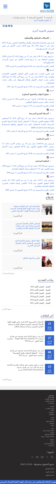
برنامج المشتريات (49, 443)
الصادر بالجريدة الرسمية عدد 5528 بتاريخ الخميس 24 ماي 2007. (30, 87)
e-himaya (51, 445)
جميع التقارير (7, 309)
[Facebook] (52, 457)
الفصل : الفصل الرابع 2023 (40, 300)
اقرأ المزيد (18, 216)
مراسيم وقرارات (19, 18)
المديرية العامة (50, 401)
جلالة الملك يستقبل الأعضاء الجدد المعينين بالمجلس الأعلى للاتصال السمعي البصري (27, 243)
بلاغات (52, 410)
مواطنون (51, 395)
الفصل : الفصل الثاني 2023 (40, 303)
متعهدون (51, 414)
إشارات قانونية (50, 472)
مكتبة (52, 428)
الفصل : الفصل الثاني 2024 (40, 290)
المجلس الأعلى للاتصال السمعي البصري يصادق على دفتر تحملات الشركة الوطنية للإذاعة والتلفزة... (27, 226)
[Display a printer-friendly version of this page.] (6, 26)
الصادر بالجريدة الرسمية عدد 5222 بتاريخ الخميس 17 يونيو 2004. (30, 173)
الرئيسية (49, 18)
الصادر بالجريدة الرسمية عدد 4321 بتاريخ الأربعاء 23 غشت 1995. (30, 131)
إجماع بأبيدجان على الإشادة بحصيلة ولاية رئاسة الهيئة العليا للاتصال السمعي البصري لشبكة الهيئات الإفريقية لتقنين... (25, 208)
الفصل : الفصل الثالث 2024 (40, 293)
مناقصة (52, 439)
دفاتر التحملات (50, 421)
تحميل (51, 53)
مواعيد (52, 432)
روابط (52, 441)
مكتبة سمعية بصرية (48, 430)
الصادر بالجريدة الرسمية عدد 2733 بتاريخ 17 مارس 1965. (32, 106)
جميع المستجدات (8, 273)
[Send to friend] (37, 457)
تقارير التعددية (50, 408)
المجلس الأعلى (49, 399)
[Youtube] (42, 457)
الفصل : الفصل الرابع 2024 (40, 296)
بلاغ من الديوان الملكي (31, 258)
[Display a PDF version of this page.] (4, 26)
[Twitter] (47, 457)
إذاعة (52, 419)
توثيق (52, 425)
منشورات (51, 412)
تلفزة (52, 417)
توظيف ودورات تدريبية (47, 436)
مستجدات (51, 403)
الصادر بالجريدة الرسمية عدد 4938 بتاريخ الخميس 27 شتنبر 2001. (29, 153)
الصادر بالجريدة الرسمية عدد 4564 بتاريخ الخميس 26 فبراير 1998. (29, 66)
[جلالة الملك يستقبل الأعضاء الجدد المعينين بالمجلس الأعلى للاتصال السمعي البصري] (47, 244)
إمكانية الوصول (49, 468)
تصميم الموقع (50, 475)
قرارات (52, 406)
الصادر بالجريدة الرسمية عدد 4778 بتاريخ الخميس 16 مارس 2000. (29, 190)
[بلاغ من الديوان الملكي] (47, 261)
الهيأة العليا (51, 397)
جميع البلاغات (7, 380)
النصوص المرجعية (35, 18)
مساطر (52, 423)
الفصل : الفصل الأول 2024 (40, 287)
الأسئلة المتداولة (49, 434)
